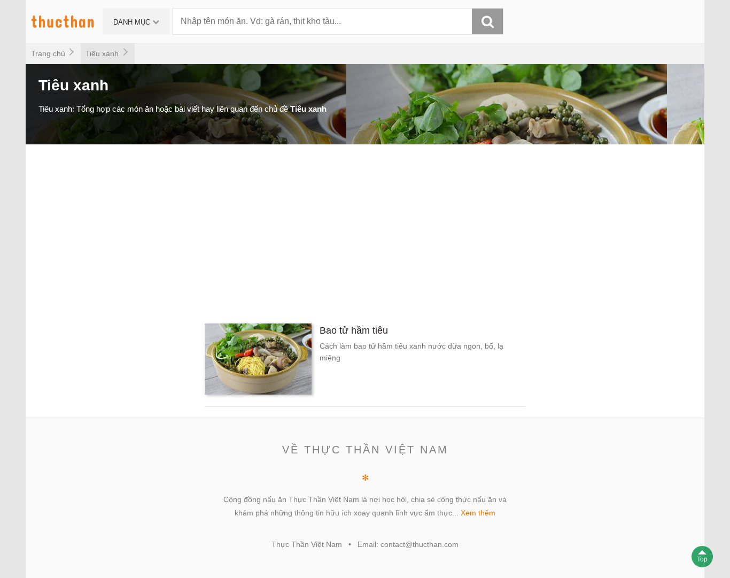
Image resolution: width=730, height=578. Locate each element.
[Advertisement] (346, 230)
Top (702, 559)
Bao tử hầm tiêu (354, 330)
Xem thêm (478, 512)
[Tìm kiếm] (487, 21)
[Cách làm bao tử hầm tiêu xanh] (258, 360)
